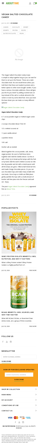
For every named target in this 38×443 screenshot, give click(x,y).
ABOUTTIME (24, 426)
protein (15, 30)
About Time (11, 189)
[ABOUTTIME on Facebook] (3, 342)
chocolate (16, 27)
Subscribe (6, 361)
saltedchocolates (9, 33)
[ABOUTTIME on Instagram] (11, 342)
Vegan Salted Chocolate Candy (18, 186)
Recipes (23, 30)
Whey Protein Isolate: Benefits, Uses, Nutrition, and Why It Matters (19, 257)
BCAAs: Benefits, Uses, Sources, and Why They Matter (18, 313)
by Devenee (32, 195)
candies (5, 27)
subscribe (19, 379)
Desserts (6, 30)
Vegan (22, 33)
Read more (32, 270)
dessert (25, 27)
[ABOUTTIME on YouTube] (7, 342)
